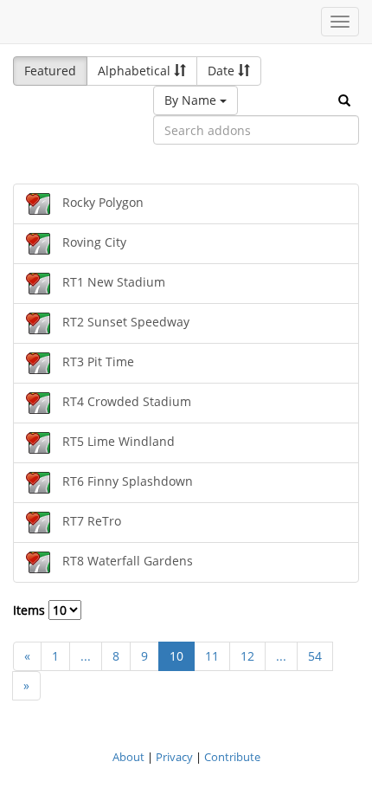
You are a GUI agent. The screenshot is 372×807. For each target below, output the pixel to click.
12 (247, 656)
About (128, 757)
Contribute (232, 757)
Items (30, 610)
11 (212, 656)
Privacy (174, 757)
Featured (50, 70)
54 (315, 656)
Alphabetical (136, 70)
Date (223, 70)
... (85, 656)
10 (176, 656)
